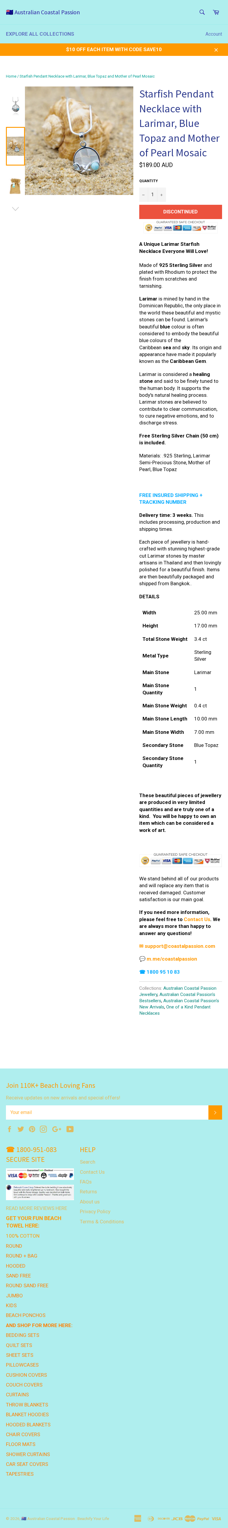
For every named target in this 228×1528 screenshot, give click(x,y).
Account (213, 34)
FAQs (86, 1182)
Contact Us (197, 919)
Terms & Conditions (102, 1222)
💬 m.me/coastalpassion (168, 959)
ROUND (14, 1246)
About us (90, 1202)
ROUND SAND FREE (27, 1285)
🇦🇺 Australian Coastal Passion (43, 12)
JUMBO (14, 1296)
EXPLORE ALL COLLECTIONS (40, 34)
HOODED (16, 1266)
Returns (88, 1192)
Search (87, 1162)
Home (11, 76)
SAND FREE (18, 1276)
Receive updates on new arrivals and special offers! (63, 1098)
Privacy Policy (95, 1211)
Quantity (148, 181)
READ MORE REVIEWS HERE (36, 1208)
